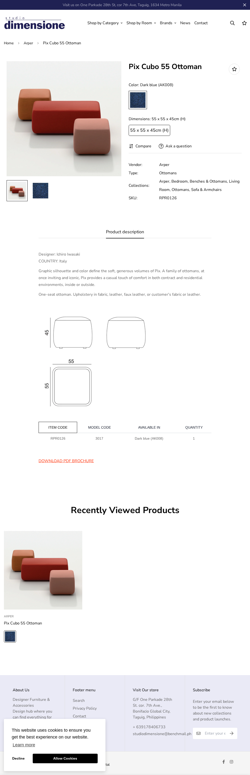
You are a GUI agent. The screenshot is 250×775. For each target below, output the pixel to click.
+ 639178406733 (149, 727)
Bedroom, (180, 181)
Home (9, 43)
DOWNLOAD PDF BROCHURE (66, 461)
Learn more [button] (24, 744)
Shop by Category (103, 23)
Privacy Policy (85, 708)
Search (79, 700)
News (185, 23)
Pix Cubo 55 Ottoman (23, 623)
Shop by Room (139, 23)
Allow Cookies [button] (65, 758)
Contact (201, 23)
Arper (28, 43)
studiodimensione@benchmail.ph (162, 734)
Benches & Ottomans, (209, 181)
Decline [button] (18, 758)
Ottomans (168, 173)
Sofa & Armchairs (206, 189)
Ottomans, (181, 189)
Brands (166, 23)
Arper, (164, 181)
